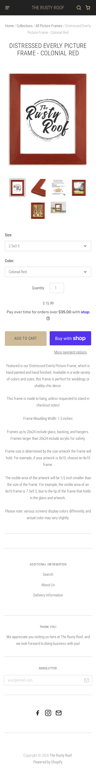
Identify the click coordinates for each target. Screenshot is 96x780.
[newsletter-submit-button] (86, 681)
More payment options (70, 352)
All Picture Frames (49, 26)
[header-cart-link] (87, 8)
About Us (48, 585)
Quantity (38, 288)
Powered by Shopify (47, 762)
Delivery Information (48, 595)
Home (9, 26)
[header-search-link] (78, 8)
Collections (25, 26)
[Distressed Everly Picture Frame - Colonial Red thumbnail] (17, 188)
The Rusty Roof (48, 7)
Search (48, 574)
